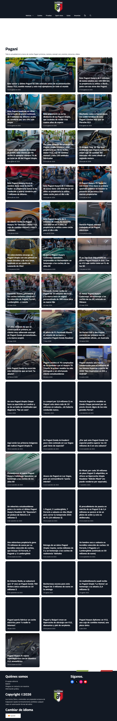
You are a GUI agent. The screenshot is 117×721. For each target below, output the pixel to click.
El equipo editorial (11, 681)
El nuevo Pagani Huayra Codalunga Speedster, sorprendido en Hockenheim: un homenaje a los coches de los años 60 (57, 260)
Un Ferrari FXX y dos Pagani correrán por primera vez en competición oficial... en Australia (94, 335)
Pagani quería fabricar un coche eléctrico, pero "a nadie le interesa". (21, 622)
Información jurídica (12, 689)
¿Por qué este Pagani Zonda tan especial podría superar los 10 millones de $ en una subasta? (93, 443)
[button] (90, 15)
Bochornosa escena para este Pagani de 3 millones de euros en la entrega (58, 587)
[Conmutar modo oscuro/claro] (85, 15)
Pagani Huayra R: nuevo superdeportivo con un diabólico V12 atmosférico (21, 658)
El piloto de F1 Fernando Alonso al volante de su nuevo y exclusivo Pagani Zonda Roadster (58, 335)
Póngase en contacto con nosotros (17, 686)
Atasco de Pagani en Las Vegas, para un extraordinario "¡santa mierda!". (57, 479)
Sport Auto (59, 15)
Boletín (7, 684)
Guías (68, 15)
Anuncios (77, 15)
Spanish (12, 716)
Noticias (28, 15)
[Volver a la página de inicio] (58, 7)
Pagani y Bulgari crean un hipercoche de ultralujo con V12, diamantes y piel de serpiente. (57, 622)
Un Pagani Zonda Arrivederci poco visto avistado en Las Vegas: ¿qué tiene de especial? (58, 443)
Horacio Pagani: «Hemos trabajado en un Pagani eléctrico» (90, 227)
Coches (39, 15)
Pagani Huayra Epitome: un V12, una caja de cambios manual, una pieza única (94, 622)
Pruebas (49, 15)
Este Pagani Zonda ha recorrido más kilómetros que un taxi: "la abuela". (21, 371)
